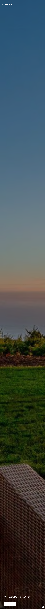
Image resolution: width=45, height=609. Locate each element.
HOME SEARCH (9, 604)
